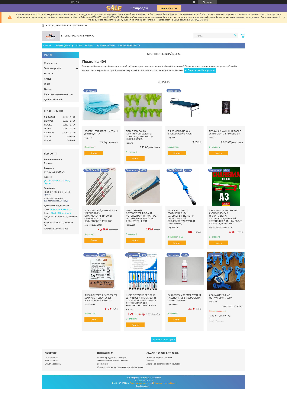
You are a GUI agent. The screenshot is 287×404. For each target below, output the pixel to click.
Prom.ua (157, 378)
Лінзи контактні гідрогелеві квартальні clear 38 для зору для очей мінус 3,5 (100, 298)
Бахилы (150, 361)
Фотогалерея (50, 63)
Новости (48, 73)
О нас (79, 45)
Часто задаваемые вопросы (58, 94)
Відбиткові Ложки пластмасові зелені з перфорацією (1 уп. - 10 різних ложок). (139, 135)
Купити (93, 153)
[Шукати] (235, 35)
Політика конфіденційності (164, 383)
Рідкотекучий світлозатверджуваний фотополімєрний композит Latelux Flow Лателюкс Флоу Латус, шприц (142, 215)
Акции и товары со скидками (159, 357)
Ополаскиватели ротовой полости (112, 361)
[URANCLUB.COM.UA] (51, 35)
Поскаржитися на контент (141, 383)
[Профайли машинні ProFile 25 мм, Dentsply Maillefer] (226, 107)
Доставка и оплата (106, 45)
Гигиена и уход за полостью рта (111, 357)
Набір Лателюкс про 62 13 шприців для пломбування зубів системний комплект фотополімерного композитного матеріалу (142, 300)
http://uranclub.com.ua (60, 209)
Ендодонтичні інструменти (201, 70)
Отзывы (48, 89)
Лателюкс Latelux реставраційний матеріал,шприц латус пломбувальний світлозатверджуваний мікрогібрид (181, 217)
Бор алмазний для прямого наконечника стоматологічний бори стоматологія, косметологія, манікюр (100, 215)
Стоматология (51, 357)
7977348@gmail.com (61, 213)
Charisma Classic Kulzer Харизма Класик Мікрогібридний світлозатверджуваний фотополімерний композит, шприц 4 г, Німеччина (225, 217)
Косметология (51, 361)
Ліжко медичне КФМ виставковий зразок (179, 132)
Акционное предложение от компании (163, 364)
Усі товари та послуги (162, 339)
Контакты (89, 45)
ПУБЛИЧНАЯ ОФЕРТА (129, 45)
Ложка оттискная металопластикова (220, 296)
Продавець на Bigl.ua (144, 380)
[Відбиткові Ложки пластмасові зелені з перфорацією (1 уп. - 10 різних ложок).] (143, 107)
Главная (47, 45)
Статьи (47, 78)
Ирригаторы (102, 364)
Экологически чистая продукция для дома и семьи (120, 367)
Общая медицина (53, 364)
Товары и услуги (62, 45)
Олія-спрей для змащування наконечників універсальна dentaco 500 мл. (184, 298)
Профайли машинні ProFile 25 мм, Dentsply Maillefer (225, 132)
